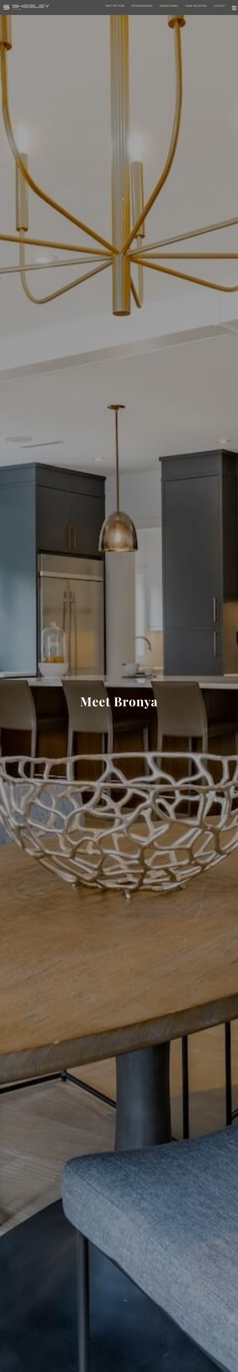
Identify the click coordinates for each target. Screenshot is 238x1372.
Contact (219, 5)
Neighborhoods (142, 5)
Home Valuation (196, 5)
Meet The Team (114, 5)
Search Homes (169, 5)
